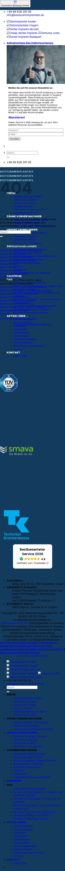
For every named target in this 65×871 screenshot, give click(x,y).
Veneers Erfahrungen (26, 725)
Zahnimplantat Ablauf (13, 253)
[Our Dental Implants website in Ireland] (22, 33)
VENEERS (57, 649)
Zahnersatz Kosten (24, 704)
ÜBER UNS (20, 355)
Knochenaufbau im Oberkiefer (19, 293)
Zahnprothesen (22, 342)
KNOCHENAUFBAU (12, 653)
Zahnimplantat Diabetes (28, 763)
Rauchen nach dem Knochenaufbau (22, 307)
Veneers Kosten (23, 708)
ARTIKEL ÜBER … (17, 316)
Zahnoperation (9, 263)
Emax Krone (7, 267)
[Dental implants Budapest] (24, 36)
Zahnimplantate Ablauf (27, 252)
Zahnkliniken (21, 335)
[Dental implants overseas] (49, 33)
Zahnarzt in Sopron (25, 236)
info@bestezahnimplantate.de (25, 15)
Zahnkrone (20, 773)
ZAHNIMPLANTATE (35, 649)
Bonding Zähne (9, 277)
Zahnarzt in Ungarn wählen (30, 736)
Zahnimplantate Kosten (27, 698)
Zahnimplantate (22, 826)
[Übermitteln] (8, 157)
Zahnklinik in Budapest (27, 746)
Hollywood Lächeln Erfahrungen (33, 729)
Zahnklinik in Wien (24, 239)
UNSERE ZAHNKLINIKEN (22, 230)
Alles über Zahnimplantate (29, 788)
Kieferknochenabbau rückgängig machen (26, 290)
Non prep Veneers (11, 270)
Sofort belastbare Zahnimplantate (34, 256)
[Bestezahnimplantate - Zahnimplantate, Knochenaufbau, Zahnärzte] (16, 177)
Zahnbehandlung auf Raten (30, 711)
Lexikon (18, 349)
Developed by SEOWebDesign (32, 656)
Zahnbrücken (21, 332)
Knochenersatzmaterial (14, 310)
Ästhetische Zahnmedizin (28, 345)
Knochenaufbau (23, 322)
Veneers (18, 266)
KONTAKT (13, 352)
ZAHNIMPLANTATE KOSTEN (31, 646)
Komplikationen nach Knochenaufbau (23, 287)
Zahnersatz (20, 329)
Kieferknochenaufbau (26, 262)
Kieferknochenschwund (14, 297)
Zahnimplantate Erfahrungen (31, 722)
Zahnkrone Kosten (24, 199)
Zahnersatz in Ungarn (13, 273)
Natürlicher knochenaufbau (17, 303)
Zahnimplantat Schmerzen (16, 257)
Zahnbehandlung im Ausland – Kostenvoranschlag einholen (32, 311)
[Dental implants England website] (22, 29)
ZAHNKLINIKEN (10, 649)
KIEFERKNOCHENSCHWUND (19, 643)
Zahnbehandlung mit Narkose (31, 272)
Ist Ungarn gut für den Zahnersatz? (35, 812)
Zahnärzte (19, 832)
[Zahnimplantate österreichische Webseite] (21, 21)
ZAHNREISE (14, 781)
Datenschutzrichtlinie (14, 623)
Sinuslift (5, 313)
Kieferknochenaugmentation (17, 300)
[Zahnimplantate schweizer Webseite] (22, 25)
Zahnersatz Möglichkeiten (29, 753)
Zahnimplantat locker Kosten (18, 260)
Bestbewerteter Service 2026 (32, 551)
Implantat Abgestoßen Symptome (21, 250)
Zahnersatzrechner (25, 714)
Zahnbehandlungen (25, 339)
